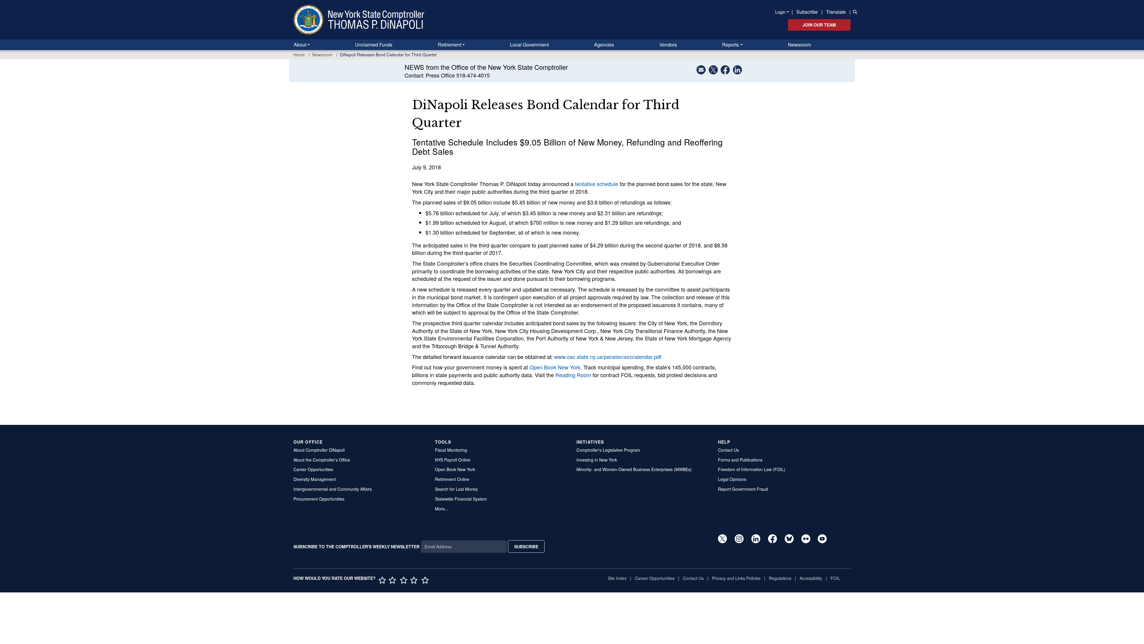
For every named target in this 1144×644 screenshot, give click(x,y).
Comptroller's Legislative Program (608, 450)
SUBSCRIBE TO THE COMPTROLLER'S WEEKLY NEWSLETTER (356, 546)
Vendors (668, 44)
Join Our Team (819, 25)
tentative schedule (596, 184)
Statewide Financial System (461, 499)
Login (780, 12)
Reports (730, 44)
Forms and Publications (740, 460)
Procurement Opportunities (318, 499)
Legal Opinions (732, 479)
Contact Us (728, 450)
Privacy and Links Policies (736, 578)
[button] (854, 11)
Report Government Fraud (743, 489)
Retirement (449, 44)
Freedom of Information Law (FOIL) (751, 469)
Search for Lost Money (456, 489)
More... (441, 509)
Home (299, 55)
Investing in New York (596, 460)
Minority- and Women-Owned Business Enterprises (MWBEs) (634, 469)
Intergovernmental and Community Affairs (332, 489)
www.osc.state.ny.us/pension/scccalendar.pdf (607, 356)
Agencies (604, 44)
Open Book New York (554, 367)
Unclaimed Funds (373, 44)
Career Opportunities (313, 469)
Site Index (617, 578)
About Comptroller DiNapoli (319, 450)
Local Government (529, 44)
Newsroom (799, 44)
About (300, 44)
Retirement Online (452, 479)
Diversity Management (314, 479)
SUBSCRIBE (526, 546)
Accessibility (811, 578)
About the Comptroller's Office (321, 460)
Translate (836, 11)
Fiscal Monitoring (451, 450)
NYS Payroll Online (452, 460)
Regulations (780, 578)
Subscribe (807, 11)
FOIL (835, 578)
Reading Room (573, 375)
